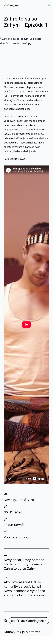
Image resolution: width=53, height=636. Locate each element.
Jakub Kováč (14, 525)
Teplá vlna (26, 500)
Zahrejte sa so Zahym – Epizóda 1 (25, 22)
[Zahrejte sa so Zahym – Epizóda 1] (26, 54)
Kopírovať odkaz (16, 537)
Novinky (10, 500)
